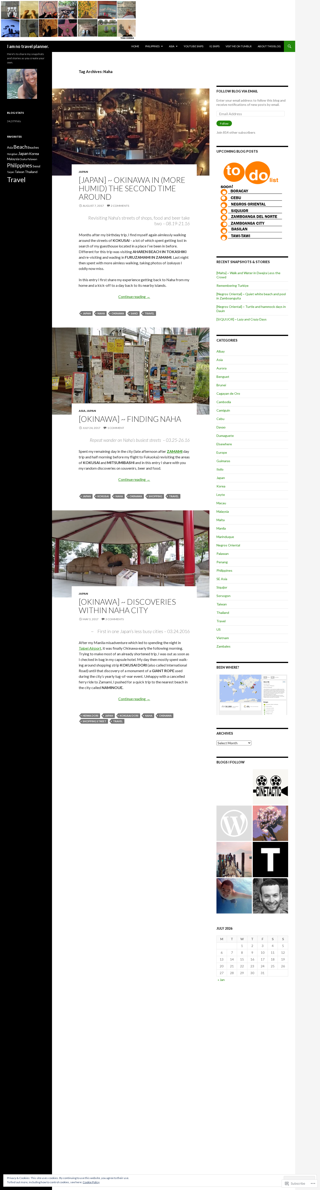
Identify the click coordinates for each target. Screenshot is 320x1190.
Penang (222, 562)
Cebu (220, 419)
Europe (221, 452)
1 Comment (115, 428)
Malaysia (222, 511)
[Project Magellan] (234, 896)
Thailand (222, 613)
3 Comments (114, 619)
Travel (149, 313)
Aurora (221, 368)
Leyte (220, 495)
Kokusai (103, 496)
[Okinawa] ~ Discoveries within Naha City (127, 606)
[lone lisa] (234, 787)
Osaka (23, 159)
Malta (220, 520)
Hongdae (12, 153)
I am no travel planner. (28, 46)
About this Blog (269, 46)
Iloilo (219, 469)
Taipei (10, 171)
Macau (221, 503)
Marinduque (225, 537)
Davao (221, 427)
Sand (134, 313)
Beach (20, 147)
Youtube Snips (193, 46)
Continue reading (134, 296)
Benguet (222, 377)
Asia (171, 46)
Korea (220, 486)
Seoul (36, 166)
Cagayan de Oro (228, 393)
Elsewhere (224, 444)
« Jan (221, 980)
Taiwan (221, 604)
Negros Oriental (228, 545)
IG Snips (214, 46)
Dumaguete (225, 436)
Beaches (33, 147)
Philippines (152, 46)
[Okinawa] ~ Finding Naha (130, 419)
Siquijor (221, 587)
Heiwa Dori (90, 715)
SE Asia (221, 579)
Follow (224, 123)
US (218, 629)
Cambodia (223, 402)
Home (135, 46)
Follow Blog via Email (237, 91)
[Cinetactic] (270, 787)
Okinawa (118, 313)
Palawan (222, 554)
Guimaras (223, 461)
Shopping (155, 496)
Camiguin (223, 410)
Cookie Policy (91, 1182)
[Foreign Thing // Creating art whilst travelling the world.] (234, 859)
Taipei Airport (90, 648)
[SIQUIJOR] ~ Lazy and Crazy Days (241, 319)
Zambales (223, 646)
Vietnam (222, 638)
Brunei (221, 385)
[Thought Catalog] (270, 859)
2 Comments (120, 205)
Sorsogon (223, 596)
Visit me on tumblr (239, 46)
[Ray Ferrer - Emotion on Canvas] (270, 823)
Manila (221, 528)
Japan (83, 171)
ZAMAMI (174, 451)
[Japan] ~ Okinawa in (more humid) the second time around (132, 188)
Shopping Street (94, 721)
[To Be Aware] (270, 896)
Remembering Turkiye (232, 285)
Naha (101, 313)
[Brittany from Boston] (234, 823)
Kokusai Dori (129, 715)
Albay (220, 351)
